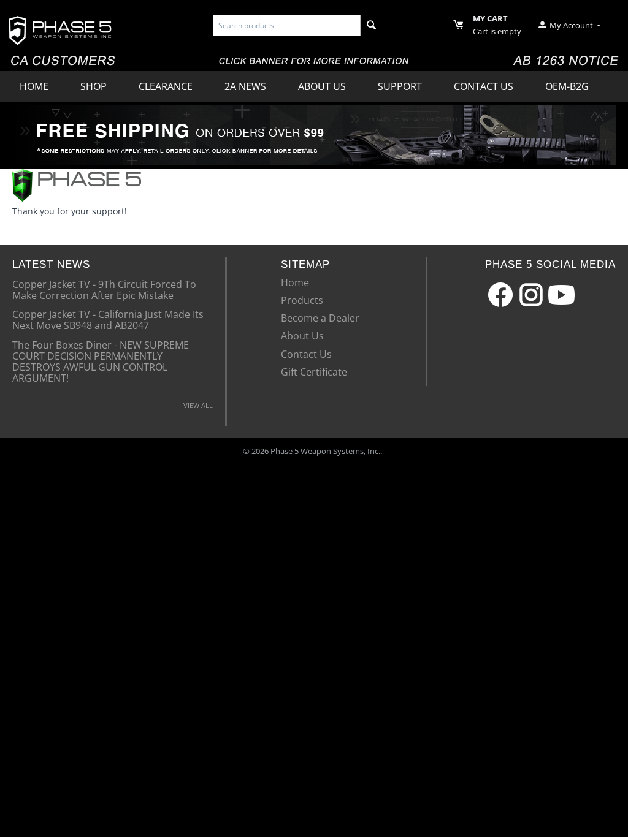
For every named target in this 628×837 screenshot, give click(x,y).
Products (302, 300)
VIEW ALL (198, 405)
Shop (93, 86)
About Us (322, 86)
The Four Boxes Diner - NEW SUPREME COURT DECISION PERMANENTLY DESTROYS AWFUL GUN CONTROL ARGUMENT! (100, 361)
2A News (245, 86)
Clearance (166, 86)
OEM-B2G (567, 86)
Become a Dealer (320, 318)
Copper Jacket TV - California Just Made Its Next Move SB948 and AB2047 (108, 319)
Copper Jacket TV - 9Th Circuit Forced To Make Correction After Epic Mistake (104, 289)
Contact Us (483, 86)
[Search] (371, 25)
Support (400, 86)
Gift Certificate (314, 372)
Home (34, 86)
